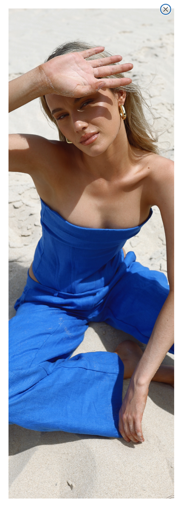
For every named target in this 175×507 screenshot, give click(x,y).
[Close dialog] (166, 9)
